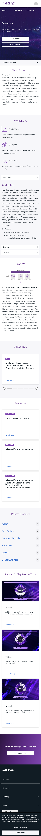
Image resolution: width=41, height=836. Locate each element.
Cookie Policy (32, 821)
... (9, 11)
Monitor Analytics (10, 560)
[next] (36, 388)
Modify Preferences (20, 827)
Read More (9, 380)
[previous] (4, 388)
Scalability (6, 253)
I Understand (20, 832)
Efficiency (6, 247)
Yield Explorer (8, 531)
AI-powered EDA (18, 11)
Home (4, 11)
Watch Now (9, 435)
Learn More (9, 624)
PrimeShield (7, 545)
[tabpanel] (20, 369)
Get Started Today (20, 753)
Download (9, 466)
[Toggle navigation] (36, 3)
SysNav (5, 552)
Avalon (5, 524)
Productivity (7, 177)
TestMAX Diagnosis (11, 538)
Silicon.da (30, 11)
